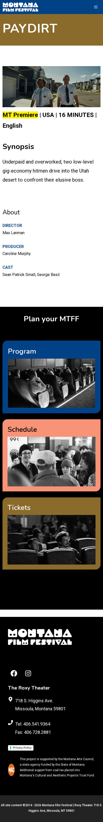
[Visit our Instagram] (28, 673)
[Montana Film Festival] (20, 7)
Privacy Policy (22, 747)
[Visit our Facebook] (14, 673)
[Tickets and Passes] (51, 533)
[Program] (51, 377)
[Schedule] (51, 455)
